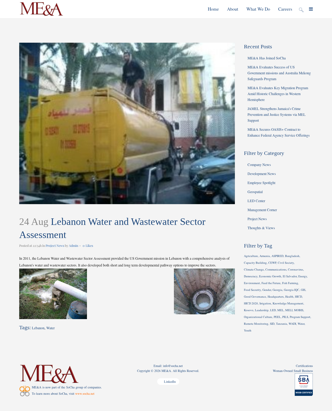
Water (50, 327)
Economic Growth (270, 276)
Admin (73, 245)
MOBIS (298, 310)
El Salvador (290, 276)
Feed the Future (271, 283)
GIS (303, 290)
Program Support (300, 317)
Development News (262, 173)
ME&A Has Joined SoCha (267, 58)
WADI (292, 324)
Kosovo (248, 310)
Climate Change (254, 269)
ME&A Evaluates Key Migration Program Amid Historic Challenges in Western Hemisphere (278, 93)
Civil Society (286, 263)
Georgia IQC (291, 290)
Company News (259, 164)
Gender (266, 290)
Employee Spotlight (261, 182)
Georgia (277, 290)
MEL (280, 310)
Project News (55, 245)
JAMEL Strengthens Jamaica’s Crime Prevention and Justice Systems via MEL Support (277, 114)
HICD (298, 296)
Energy (302, 276)
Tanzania (281, 324)
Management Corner (262, 209)
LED (273, 310)
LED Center (256, 200)
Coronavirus (295, 269)
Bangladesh (292, 256)
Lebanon (38, 327)
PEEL (277, 317)
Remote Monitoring (256, 324)
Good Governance (255, 296)
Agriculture (251, 256)
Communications (275, 269)
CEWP (272, 263)
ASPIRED (277, 256)
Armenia (265, 256)
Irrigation (265, 303)
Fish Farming (290, 283)
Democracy (250, 276)
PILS (285, 317)
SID (272, 324)
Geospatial (255, 191)
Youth (247, 330)
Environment (252, 283)
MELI (288, 310)
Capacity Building (255, 263)
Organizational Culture (258, 317)
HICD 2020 (251, 303)
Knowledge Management (288, 303)
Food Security (252, 290)
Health (289, 296)
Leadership (262, 310)
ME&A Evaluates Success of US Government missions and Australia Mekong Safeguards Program (279, 73)
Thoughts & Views (261, 227)
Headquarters (276, 296)
